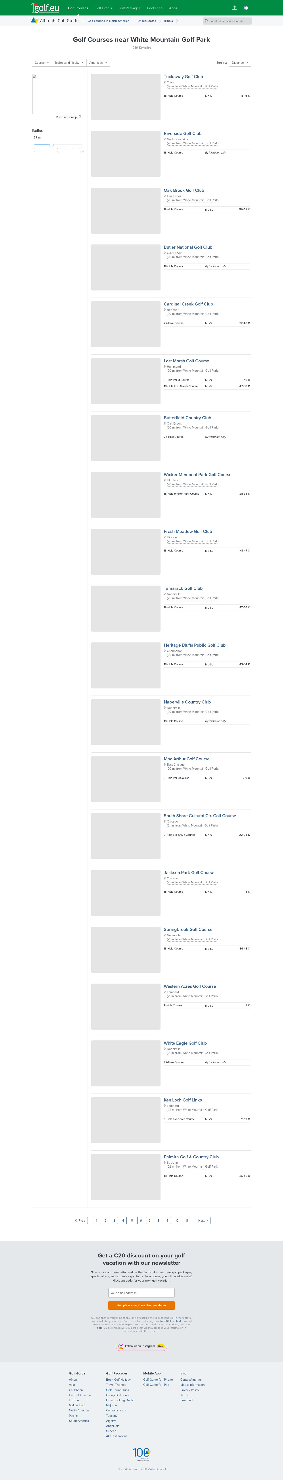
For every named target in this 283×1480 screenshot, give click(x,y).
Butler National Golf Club (188, 247)
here (100, 1328)
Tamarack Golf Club (183, 588)
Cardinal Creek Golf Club (188, 304)
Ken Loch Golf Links (183, 1100)
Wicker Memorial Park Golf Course (197, 474)
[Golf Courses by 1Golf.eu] (45, 8)
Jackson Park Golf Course (189, 872)
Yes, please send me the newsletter (141, 1305)
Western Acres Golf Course (190, 986)
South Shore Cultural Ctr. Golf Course (200, 815)
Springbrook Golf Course (188, 929)
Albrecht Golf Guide (59, 20)
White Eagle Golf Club (185, 1043)
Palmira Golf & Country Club (191, 1156)
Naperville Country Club (187, 702)
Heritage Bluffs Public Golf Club (195, 645)
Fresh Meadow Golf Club (188, 531)
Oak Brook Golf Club (184, 190)
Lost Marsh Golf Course (186, 361)
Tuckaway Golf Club (183, 76)
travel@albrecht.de (171, 1321)
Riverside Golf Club (183, 133)
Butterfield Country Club (187, 417)
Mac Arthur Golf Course (187, 758)
